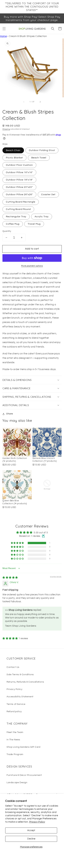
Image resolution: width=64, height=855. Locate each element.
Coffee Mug (12, 224)
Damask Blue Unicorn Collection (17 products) (44, 459)
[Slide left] (24, 101)
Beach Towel (38, 158)
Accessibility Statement (20, 696)
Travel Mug (34, 224)
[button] (4, 28)
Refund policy (14, 711)
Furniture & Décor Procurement (24, 775)
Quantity (6, 231)
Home (3, 36)
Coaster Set (48, 194)
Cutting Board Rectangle (20, 202)
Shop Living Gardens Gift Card (23, 747)
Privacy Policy (37, 822)
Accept (31, 830)
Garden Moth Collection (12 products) (14, 459)
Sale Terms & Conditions (20, 674)
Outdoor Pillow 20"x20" (19, 187)
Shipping (6, 129)
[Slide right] (40, 101)
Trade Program (15, 754)
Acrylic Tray (42, 216)
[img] (10, 577)
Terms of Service (16, 704)
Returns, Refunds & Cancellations (25, 682)
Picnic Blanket (14, 158)
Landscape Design (17, 782)
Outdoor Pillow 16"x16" (19, 172)
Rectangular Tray (16, 216)
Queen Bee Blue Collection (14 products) (14, 502)
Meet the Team (15, 732)
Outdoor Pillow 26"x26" (19, 194)
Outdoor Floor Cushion (19, 165)
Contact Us (13, 667)
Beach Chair (13, 150)
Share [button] (9, 414)
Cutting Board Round (18, 209)
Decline (31, 838)
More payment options (32, 266)
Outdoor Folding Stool (42, 150)
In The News (13, 740)
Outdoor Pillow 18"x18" (19, 180)
